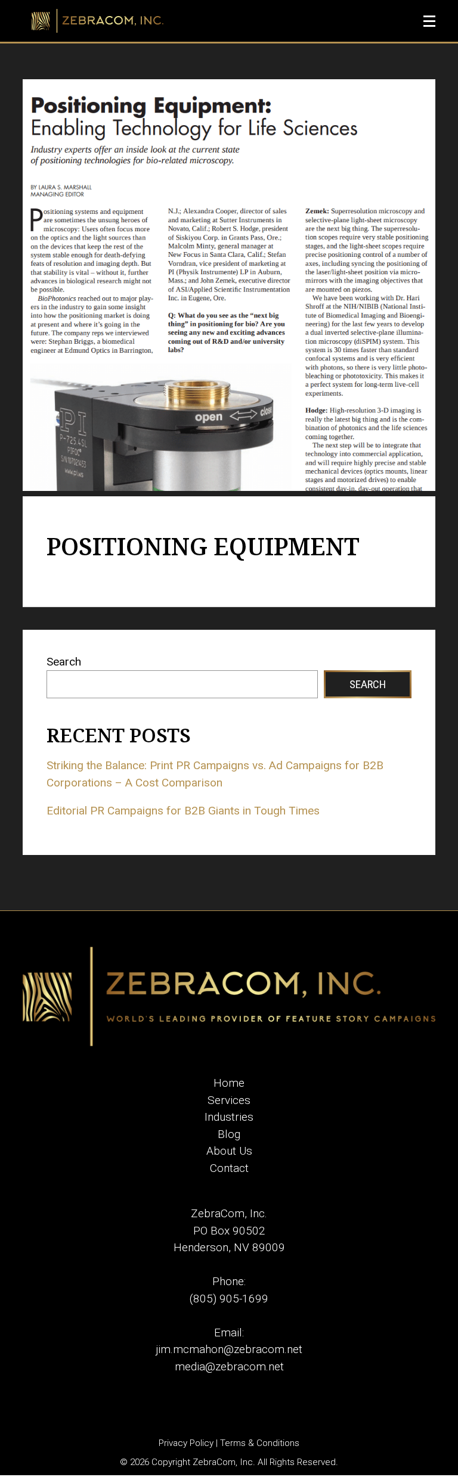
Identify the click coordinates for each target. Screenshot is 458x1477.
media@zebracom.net (229, 1366)
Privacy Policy (186, 1443)
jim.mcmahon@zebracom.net (229, 1349)
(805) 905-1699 (229, 1298)
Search (64, 661)
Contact (229, 1168)
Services (229, 1100)
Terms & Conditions (259, 1443)
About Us (229, 1151)
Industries (229, 1117)
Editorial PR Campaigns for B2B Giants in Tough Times (183, 810)
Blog (229, 1134)
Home (229, 1083)
